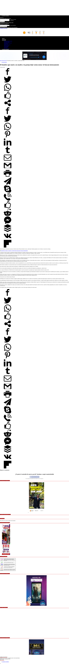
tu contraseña (11, 20)
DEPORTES (6, 43)
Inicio (1, 60)
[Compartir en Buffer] (7, 231)
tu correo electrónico (12, 25)
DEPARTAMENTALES (8, 41)
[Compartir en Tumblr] (7, 153)
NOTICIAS (4, 40)
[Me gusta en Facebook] (7, 98)
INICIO (3, 38)
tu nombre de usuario (12, 19)
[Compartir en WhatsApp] (7, 90)
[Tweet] (7, 303)
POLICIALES (6, 45)
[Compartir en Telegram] (7, 184)
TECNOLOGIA (6, 48)
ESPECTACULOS (7, 44)
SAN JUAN (4, 39)
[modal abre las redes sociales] (7, 106)
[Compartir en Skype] (7, 192)
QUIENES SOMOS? (5, 15)
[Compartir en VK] (7, 239)
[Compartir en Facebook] (7, 75)
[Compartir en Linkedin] (7, 145)
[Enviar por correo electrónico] (7, 161)
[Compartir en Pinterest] (7, 137)
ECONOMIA (6, 46)
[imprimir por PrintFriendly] (7, 176)
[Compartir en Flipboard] (7, 247)
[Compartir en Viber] (7, 200)
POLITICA (6, 47)
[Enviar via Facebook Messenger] (7, 223)
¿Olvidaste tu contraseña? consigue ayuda (6, 22)
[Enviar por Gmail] (7, 389)
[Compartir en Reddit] (7, 436)
